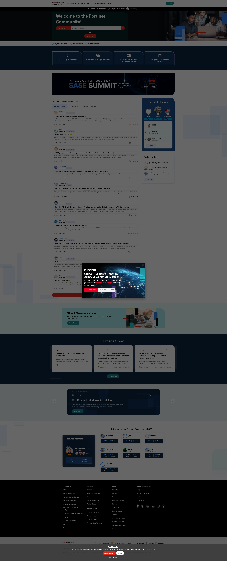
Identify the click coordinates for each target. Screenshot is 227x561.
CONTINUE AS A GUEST (107, 290)
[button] (114, 557)
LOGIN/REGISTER (91, 290)
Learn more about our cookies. (147, 549)
